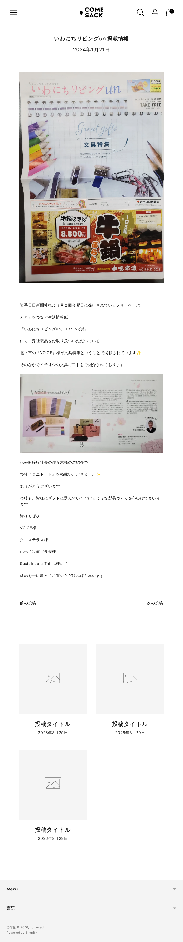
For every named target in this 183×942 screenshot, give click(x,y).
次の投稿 (155, 603)
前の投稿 (28, 603)
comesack (37, 927)
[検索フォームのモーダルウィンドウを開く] (140, 12)
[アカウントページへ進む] (155, 12)
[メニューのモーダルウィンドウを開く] (13, 12)
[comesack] (91, 12)
